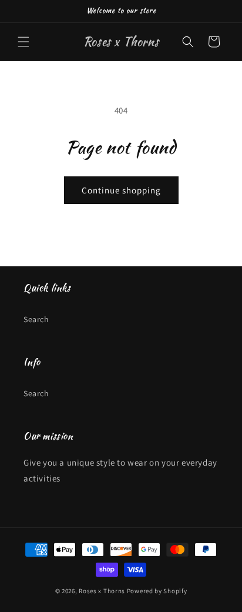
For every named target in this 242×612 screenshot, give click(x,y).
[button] (23, 42)
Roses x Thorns (102, 591)
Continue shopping (121, 190)
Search (36, 319)
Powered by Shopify (157, 591)
